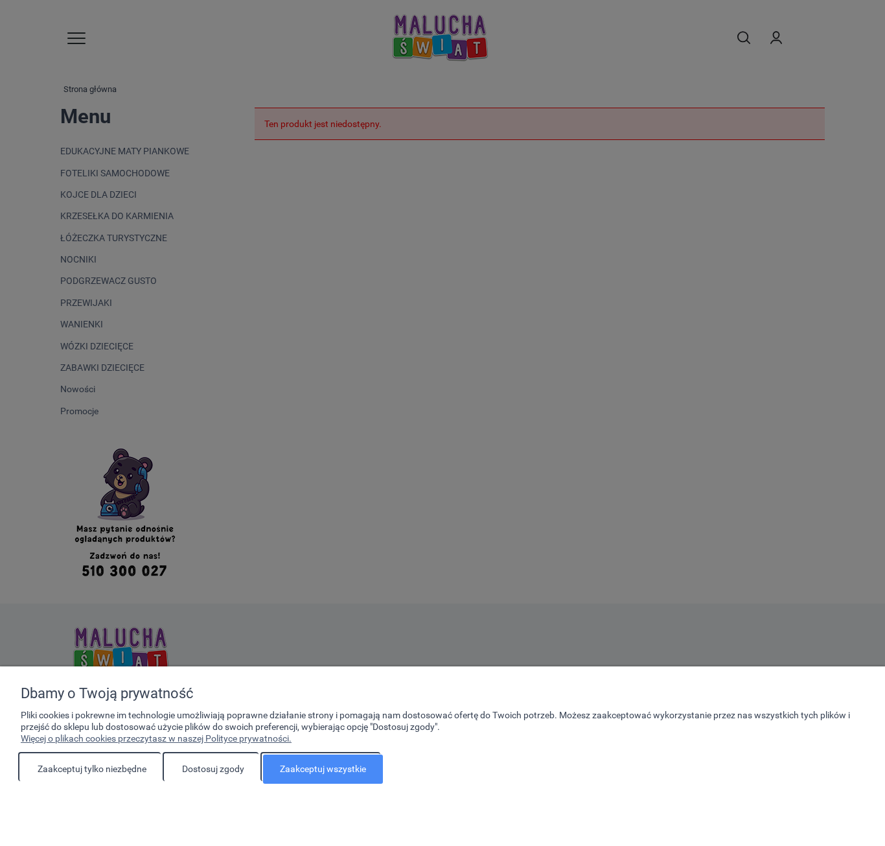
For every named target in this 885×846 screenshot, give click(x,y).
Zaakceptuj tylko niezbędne (92, 769)
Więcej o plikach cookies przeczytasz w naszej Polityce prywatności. (156, 738)
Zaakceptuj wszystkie (323, 769)
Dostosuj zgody (213, 769)
